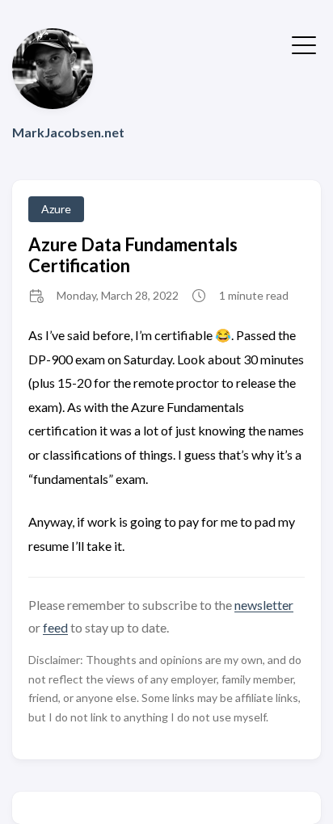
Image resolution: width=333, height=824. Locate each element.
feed (55, 627)
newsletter (263, 604)
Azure (56, 209)
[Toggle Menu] (304, 43)
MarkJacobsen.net (68, 132)
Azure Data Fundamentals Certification (133, 254)
